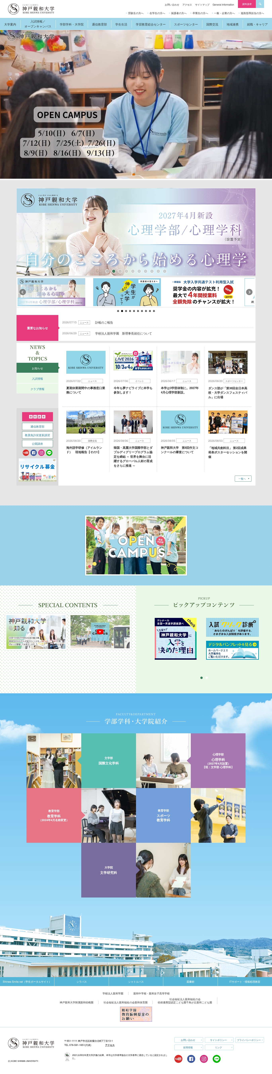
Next (249, 292)
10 (154, 311)
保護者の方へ (179, 13)
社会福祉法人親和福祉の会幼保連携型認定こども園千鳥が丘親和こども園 (185, 1000)
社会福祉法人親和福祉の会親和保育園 (126, 1002)
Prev (23, 292)
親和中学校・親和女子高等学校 (151, 993)
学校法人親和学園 (113, 993)
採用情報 (188, 1047)
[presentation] (37, 368)
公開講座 (37, 444)
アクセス (187, 4)
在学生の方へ (157, 13)
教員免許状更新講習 (37, 435)
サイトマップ (202, 4)
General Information (223, 4)
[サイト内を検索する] (260, 4)
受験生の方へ (136, 13)
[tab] (37, 368)
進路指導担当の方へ (252, 13)
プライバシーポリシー (249, 1040)
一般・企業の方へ (224, 13)
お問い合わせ (172, 4)
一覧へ (242, 478)
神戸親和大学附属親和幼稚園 (76, 1002)
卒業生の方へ (200, 13)
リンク (218, 1047)
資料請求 (247, 4)
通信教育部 (37, 426)
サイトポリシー (218, 1040)
